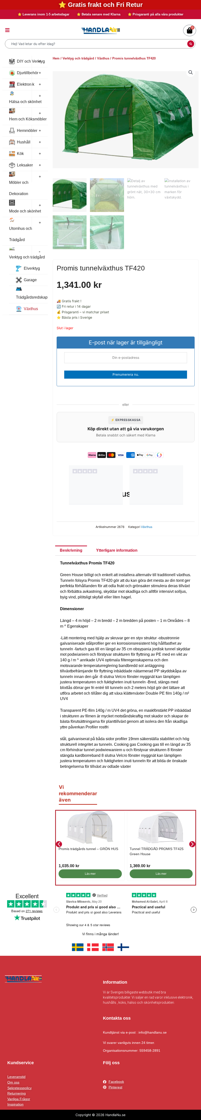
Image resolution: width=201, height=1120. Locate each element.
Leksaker (25, 165)
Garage (30, 280)
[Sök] (190, 43)
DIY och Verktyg (31, 61)
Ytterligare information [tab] (117, 550)
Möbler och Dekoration (18, 188)
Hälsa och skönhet (25, 102)
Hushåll (23, 142)
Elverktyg (32, 268)
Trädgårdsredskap (32, 297)
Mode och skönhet (25, 211)
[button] (190, 72)
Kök (20, 154)
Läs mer (90, 873)
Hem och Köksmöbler (28, 119)
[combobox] (96, 43)
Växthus (31, 309)
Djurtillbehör (27, 73)
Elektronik (25, 84)
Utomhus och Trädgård (20, 234)
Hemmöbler (27, 130)
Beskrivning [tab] (71, 550)
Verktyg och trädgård (27, 257)
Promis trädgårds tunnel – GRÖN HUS (88, 849)
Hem (56, 58)
